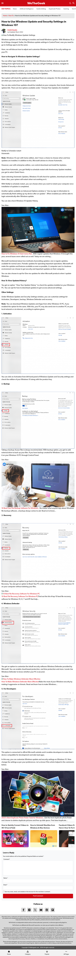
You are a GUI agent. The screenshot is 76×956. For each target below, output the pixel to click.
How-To (11, 15)
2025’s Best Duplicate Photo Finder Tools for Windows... (22, 818)
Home (5, 15)
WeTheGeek (36, 3)
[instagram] (29, 912)
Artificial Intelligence (26, 9)
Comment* (6, 859)
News (15, 9)
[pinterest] (47, 912)
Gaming (66, 9)
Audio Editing (41, 9)
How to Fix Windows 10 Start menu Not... (17, 254)
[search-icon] (74, 3)
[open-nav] (2, 3)
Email (5, 885)
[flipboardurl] (52, 912)
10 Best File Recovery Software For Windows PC (19, 596)
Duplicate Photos (54, 9)
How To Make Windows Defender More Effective (20, 682)
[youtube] (41, 912)
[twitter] (35, 912)
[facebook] (23, 912)
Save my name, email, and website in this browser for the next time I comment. (27, 892)
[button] (70, 4)
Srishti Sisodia (12, 30)
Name (5, 878)
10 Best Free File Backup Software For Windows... (20, 508)
